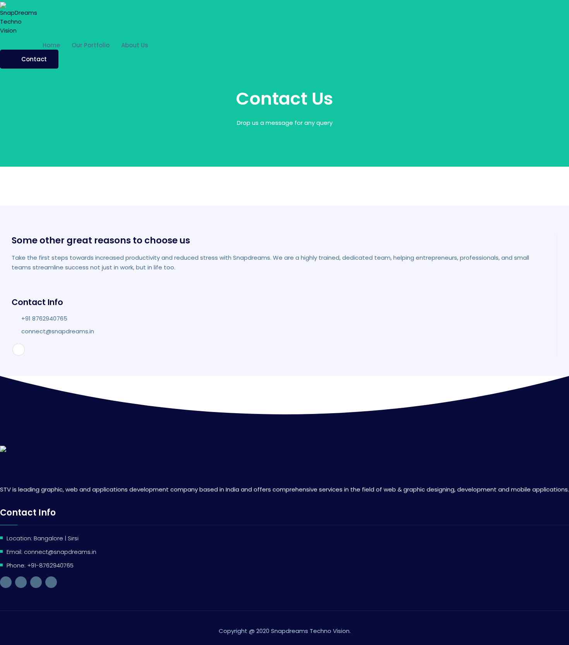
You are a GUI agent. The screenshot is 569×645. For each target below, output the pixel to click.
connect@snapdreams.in (57, 331)
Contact (34, 59)
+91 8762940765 (44, 318)
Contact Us (177, 45)
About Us (134, 45)
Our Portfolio (91, 45)
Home (51, 45)
